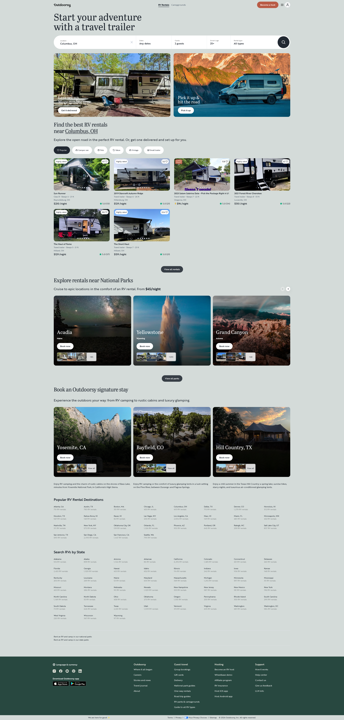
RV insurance (221, 685)
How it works (261, 669)
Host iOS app (221, 691)
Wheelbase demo (223, 674)
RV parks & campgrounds (187, 701)
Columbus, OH (81, 130)
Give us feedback (263, 685)
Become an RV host (224, 669)
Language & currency (66, 664)
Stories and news (142, 680)
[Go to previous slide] (283, 289)
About (137, 691)
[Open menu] (285, 5)
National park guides (184, 685)
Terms (170, 717)
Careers (137, 674)
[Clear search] (131, 42)
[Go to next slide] (288, 289)
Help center (261, 674)
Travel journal (141, 685)
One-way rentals (182, 691)
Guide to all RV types (184, 707)
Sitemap (213, 717)
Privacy (178, 717)
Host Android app (223, 696)
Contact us (260, 680)
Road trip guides (182, 696)
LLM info (259, 691)
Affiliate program (223, 680)
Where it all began (143, 669)
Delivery (178, 680)
